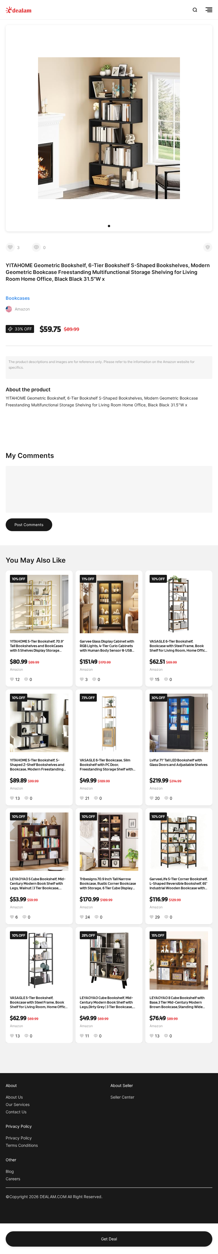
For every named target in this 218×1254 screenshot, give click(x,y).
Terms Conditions (22, 1145)
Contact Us (16, 1111)
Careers (13, 1178)
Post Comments (28, 524)
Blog (10, 1171)
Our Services (18, 1104)
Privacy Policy (19, 1137)
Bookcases (18, 298)
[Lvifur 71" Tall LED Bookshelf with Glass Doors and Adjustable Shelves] (179, 723)
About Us (14, 1097)
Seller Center (122, 1097)
